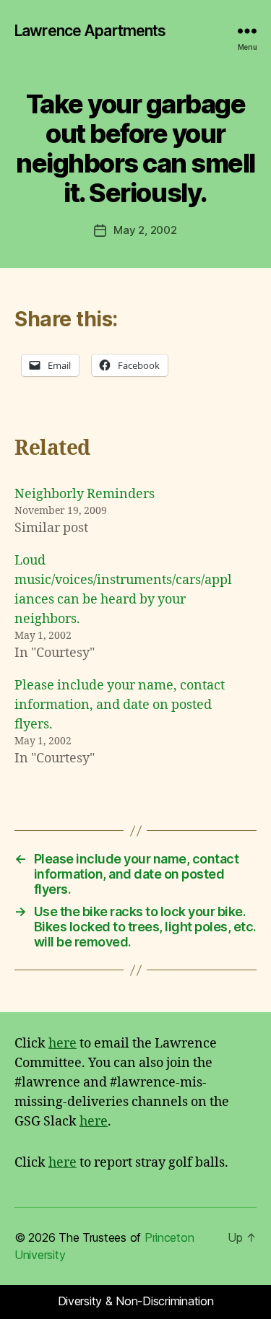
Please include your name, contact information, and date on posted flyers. (119, 705)
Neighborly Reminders (84, 494)
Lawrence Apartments (89, 30)
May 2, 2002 (144, 230)
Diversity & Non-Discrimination (136, 1301)
